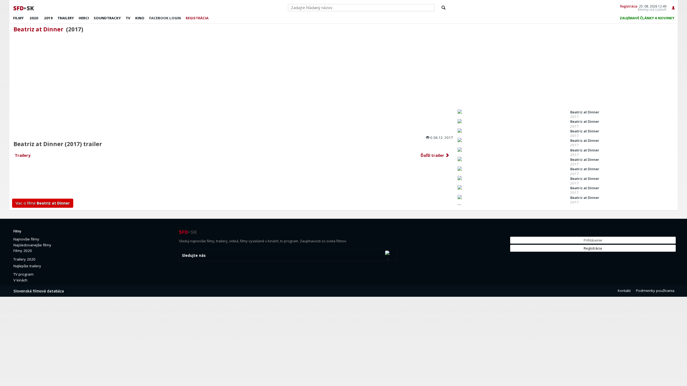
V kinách (20, 280)
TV (128, 18)
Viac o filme (43, 203)
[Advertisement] (173, 180)
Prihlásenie (593, 240)
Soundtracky (107, 18)
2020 (34, 18)
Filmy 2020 (22, 250)
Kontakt (624, 290)
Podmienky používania (655, 290)
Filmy (18, 18)
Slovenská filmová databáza (38, 291)
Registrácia (628, 6)
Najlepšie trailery (27, 265)
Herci (84, 18)
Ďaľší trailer (433, 155)
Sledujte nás (194, 255)
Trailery (65, 18)
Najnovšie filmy (26, 239)
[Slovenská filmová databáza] (24, 7)
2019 (48, 18)
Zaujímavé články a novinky (647, 18)
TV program (23, 274)
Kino (139, 18)
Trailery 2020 (24, 259)
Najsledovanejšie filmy (32, 245)
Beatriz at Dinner (38, 29)
